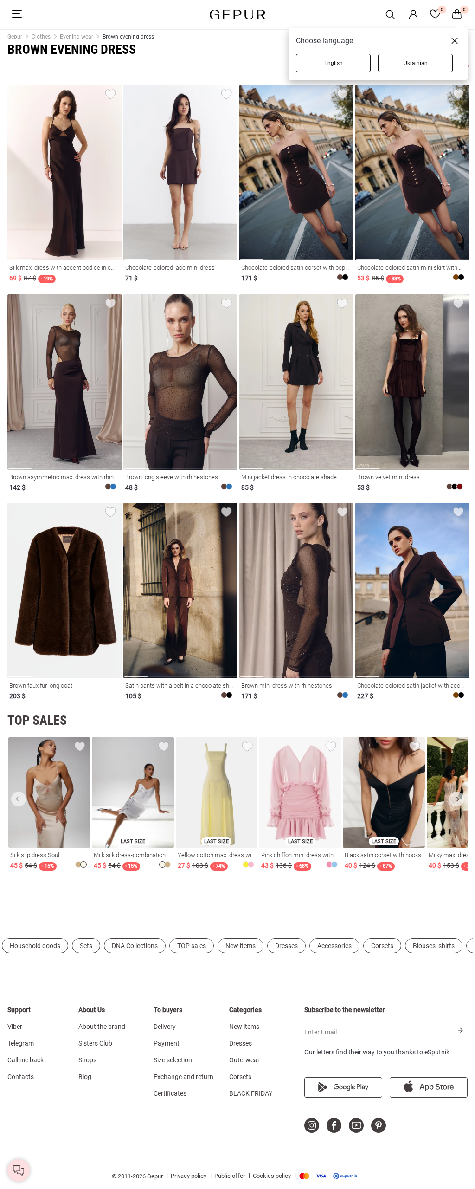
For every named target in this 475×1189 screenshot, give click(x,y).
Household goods (35, 945)
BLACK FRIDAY (250, 1093)
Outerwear (244, 1060)
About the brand (101, 1026)
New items (240, 945)
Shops (87, 1060)
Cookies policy (272, 1175)
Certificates (170, 1093)
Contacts (20, 1076)
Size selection (173, 1060)
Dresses (286, 945)
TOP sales (191, 945)
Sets (86, 945)
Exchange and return (183, 1076)
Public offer (229, 1175)
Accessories (334, 945)
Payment (167, 1043)
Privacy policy (188, 1175)
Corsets (382, 945)
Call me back (25, 1060)
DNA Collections (135, 945)
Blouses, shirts (434, 945)
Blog (84, 1076)
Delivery (165, 1026)
